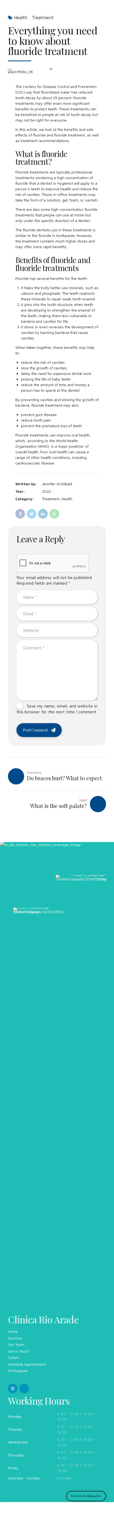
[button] (17, 71)
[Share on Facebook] (20, 514)
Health (20, 17)
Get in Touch (18, 1351)
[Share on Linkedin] (43, 514)
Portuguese (18, 1370)
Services (15, 1338)
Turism (13, 1357)
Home (13, 1331)
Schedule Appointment (27, 1364)
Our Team (16, 1344)
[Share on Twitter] (31, 514)
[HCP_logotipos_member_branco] (38, 1107)
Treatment (43, 17)
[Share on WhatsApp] (54, 514)
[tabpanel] (57, 71)
